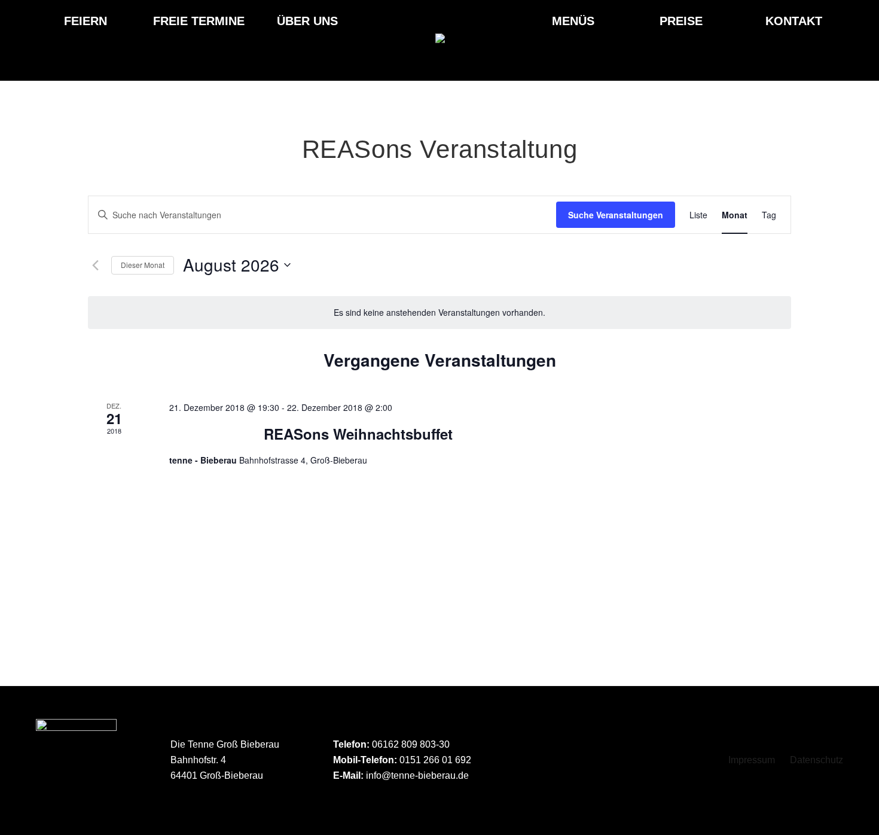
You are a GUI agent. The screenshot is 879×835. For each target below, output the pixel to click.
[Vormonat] (95, 265)
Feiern (85, 21)
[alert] (439, 312)
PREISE (681, 21)
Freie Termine (199, 21)
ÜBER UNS (307, 21)
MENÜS (573, 21)
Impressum (751, 760)
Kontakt (793, 21)
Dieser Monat (142, 265)
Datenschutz (816, 760)
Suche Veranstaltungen (615, 215)
